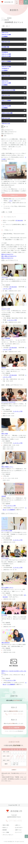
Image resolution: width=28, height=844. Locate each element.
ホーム (3, 18)
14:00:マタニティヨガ (6, 41)
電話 (17, 3)
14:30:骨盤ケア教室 (5, 46)
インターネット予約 (12, 320)
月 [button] (2, 126)
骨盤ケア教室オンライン (7, 466)
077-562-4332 (19, 220)
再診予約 (21, 3)
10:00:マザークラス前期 (6, 66)
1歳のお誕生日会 (5, 642)
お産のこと (18, 825)
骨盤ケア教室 (4, 433)
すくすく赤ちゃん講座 (6, 530)
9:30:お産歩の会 (5, 52)
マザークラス (4, 277)
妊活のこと (5, 827)
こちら (10, 200)
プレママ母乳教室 (5, 338)
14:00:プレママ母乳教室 (6, 61)
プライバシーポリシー (8, 834)
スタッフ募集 (6, 832)
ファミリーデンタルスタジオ (8, 402)
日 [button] (7, 126)
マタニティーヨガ (5, 308)
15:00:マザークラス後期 (6, 56)
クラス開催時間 (11, 509)
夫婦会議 (3, 496)
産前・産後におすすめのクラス (9, 256)
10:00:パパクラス (5, 32)
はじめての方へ (19, 827)
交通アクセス (18, 829)
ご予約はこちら (14, 195)
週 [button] (4, 126)
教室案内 (5, 829)
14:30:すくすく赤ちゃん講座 (7, 112)
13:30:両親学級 (4, 36)
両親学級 (3, 367)
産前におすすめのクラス (7, 254)
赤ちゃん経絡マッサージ (7, 587)
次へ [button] (7, 26)
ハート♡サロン (5, 558)
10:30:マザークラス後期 (6, 34)
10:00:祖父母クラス (5, 68)
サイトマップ (18, 832)
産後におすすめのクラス (7, 258)
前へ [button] (4, 26)
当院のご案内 (6, 825)
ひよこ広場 (4, 615)
